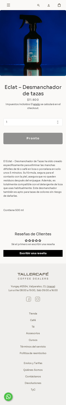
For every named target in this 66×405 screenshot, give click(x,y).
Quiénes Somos (33, 369)
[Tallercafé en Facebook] (28, 301)
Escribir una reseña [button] (33, 253)
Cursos (33, 340)
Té (33, 326)
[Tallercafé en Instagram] (37, 301)
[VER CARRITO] (37, 6)
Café (33, 320)
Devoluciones (33, 383)
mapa (51, 286)
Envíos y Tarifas (33, 363)
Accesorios (33, 333)
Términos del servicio (33, 346)
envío (36, 104)
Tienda (33, 313)
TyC (33, 389)
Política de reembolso (33, 353)
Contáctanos (33, 376)
